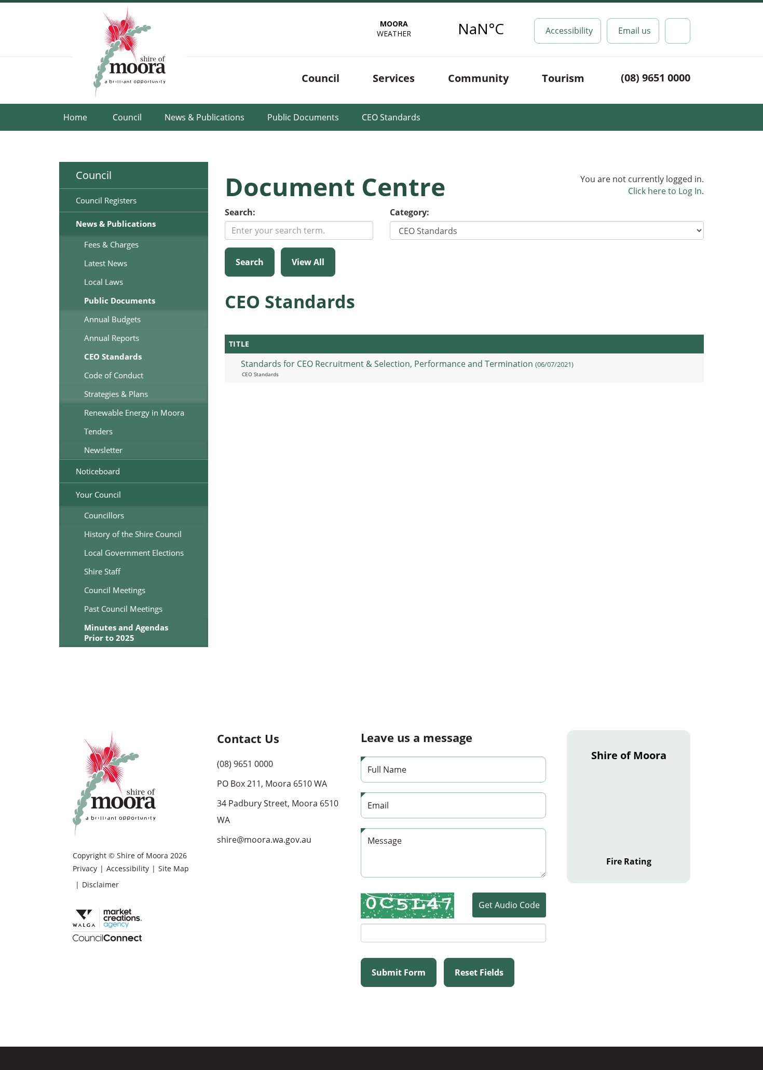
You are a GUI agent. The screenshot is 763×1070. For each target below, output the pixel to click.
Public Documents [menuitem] (119, 300)
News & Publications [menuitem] (116, 223)
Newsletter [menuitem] (103, 450)
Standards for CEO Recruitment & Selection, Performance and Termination (407, 363)
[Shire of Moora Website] (114, 783)
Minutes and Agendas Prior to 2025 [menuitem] (126, 632)
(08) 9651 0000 (655, 78)
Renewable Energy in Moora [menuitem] (134, 412)
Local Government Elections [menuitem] (134, 552)
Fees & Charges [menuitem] (111, 244)
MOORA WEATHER (437, 28)
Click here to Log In (665, 191)
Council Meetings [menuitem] (114, 590)
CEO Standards (391, 117)
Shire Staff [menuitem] (102, 571)
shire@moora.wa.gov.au (264, 839)
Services (394, 78)
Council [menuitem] (94, 175)
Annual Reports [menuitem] (111, 338)
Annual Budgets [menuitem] (112, 319)
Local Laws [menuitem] (103, 282)
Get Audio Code (509, 905)
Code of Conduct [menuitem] (113, 375)
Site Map (173, 868)
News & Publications (204, 117)
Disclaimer (100, 884)
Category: (409, 212)
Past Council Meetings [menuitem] (123, 608)
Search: (240, 212)
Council (320, 78)
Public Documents (303, 117)
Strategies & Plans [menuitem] (116, 394)
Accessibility (127, 868)
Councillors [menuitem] (104, 515)
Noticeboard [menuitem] (98, 471)
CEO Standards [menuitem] (113, 356)
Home (75, 117)
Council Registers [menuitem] (106, 200)
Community (478, 78)
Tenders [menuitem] (98, 431)
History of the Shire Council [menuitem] (133, 534)
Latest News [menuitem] (105, 263)
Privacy (85, 868)
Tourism (563, 78)
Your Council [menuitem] (98, 494)
